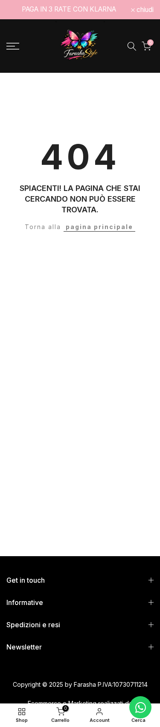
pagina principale (99, 226)
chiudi (144, 9)
